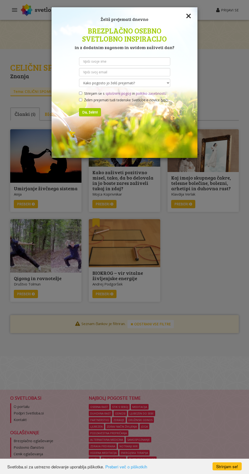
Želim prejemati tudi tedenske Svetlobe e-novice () (125, 100)
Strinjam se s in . (124, 93)
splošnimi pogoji (118, 93)
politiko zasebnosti (150, 93)
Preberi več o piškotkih (126, 467)
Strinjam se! (227, 466)
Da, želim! (90, 112)
